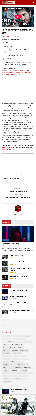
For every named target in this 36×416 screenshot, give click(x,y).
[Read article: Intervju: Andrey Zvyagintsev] (5, 298)
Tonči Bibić (13, 376)
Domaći (11, 344)
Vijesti (13, 378)
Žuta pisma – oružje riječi (17, 262)
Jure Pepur (6, 36)
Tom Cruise (5, 376)
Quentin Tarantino (28, 367)
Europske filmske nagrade (9, 347)
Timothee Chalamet (21, 373)
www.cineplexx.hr (7, 149)
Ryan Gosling (6, 370)
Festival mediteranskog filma (10, 350)
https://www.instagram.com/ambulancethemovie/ (16, 72)
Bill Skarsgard (6, 341)
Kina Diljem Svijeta (7, 356)
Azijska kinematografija (19, 338)
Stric (13, 373)
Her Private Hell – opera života (10, 243)
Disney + (5, 344)
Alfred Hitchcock (7, 336)
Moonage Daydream (8, 364)
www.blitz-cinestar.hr (8, 147)
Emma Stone (18, 344)
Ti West (31, 373)
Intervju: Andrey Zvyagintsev (18, 296)
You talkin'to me (7, 381)
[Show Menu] (33, 2)
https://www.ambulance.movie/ (11, 74)
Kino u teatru (16, 358)
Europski (20, 347)
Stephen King (6, 373)
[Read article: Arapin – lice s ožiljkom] (5, 257)
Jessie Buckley (6, 353)
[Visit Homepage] (8, 2)
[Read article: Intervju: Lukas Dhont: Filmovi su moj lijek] (5, 312)
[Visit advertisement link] (18, 405)
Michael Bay (9, 182)
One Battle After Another (21, 364)
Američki (5, 240)
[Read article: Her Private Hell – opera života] (18, 234)
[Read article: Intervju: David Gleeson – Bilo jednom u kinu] (5, 304)
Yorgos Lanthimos (21, 378)
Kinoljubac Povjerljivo (20, 356)
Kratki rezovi (25, 358)
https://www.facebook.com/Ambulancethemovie (16, 70)
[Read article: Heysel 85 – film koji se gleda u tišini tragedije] (5, 269)
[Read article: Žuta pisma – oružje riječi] (5, 263)
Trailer (20, 376)
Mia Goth (19, 361)
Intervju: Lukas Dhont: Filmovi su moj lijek (21, 310)
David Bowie (27, 341)
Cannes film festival (17, 341)
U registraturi (6, 378)
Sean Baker (14, 370)
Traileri (16, 182)
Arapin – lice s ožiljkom (16, 255)
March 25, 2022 (15, 36)
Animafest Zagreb (25, 336)
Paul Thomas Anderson (15, 367)
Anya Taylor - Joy (7, 338)
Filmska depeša (24, 350)
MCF (13, 361)
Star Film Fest (23, 370)
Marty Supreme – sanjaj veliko (18, 276)
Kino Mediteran (6, 358)
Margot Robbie (6, 361)
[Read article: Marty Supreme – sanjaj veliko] (5, 277)
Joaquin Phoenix (17, 353)
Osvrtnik (5, 367)
